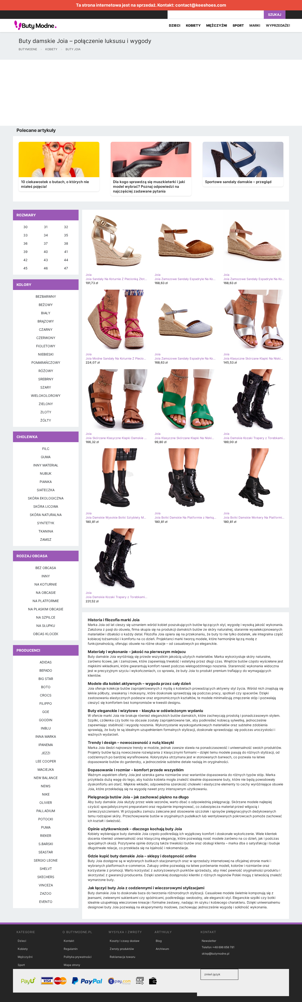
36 (25, 243)
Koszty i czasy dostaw (124, 941)
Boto (45, 687)
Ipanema (45, 745)
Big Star (45, 679)
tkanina (45, 531)
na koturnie (45, 584)
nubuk (45, 473)
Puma (45, 827)
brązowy (46, 321)
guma (45, 457)
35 (66, 235)
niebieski (46, 354)
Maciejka (46, 769)
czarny (45, 329)
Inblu (46, 728)
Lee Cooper (46, 761)
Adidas (46, 662)
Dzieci (22, 941)
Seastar (45, 852)
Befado (45, 670)
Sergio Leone (46, 860)
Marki (254, 25)
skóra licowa (45, 506)
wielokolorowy (45, 396)
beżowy (46, 305)
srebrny (45, 379)
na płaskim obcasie (45, 609)
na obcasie (46, 593)
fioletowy (45, 346)
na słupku (45, 626)
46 (46, 268)
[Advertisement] (141, 93)
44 (66, 260)
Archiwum (162, 949)
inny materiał (45, 465)
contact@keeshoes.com (200, 5)
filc (45, 449)
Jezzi (45, 753)
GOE (45, 712)
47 (66, 268)
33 (25, 235)
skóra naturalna (46, 515)
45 (25, 268)
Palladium (45, 811)
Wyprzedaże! (278, 25)
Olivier (45, 803)
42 (25, 260)
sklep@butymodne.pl (215, 953)
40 (46, 252)
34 (46, 235)
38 (66, 243)
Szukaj (274, 15)
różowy (45, 371)
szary (45, 387)
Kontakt (69, 941)
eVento (45, 902)
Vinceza (46, 885)
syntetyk (45, 523)
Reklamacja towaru (122, 957)
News (45, 786)
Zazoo (45, 893)
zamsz (45, 539)
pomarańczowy (45, 363)
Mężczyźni (25, 957)
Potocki (45, 819)
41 (66, 252)
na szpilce (45, 617)
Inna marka (45, 736)
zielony (46, 404)
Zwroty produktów (122, 949)
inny (46, 576)
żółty (45, 420)
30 (25, 227)
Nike (46, 794)
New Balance (46, 778)
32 (66, 227)
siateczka (46, 490)
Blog (159, 941)
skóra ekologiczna (45, 498)
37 (46, 243)
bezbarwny (46, 296)
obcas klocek (45, 634)
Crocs (45, 695)
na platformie (46, 601)
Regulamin (71, 949)
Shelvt (46, 869)
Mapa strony (72, 965)
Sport (21, 965)
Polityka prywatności (78, 957)
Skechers (45, 877)
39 (25, 252)
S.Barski (45, 844)
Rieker (45, 836)
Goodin (45, 720)
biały (45, 313)
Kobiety (23, 949)
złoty (45, 412)
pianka (46, 482)
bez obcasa (45, 568)
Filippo (45, 703)
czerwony (45, 338)
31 (46, 227)
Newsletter (209, 941)
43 (46, 260)
